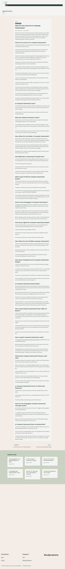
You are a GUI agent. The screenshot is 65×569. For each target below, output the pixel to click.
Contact (3, 560)
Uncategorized (18, 23)
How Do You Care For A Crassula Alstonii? (22, 446)
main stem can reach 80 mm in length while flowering (28, 339)
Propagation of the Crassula (21, 204)
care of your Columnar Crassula (30, 190)
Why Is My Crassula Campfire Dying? (43, 446)
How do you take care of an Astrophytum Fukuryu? (32, 473)
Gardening (6, 5)
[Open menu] (3, 13)
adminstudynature (19, 30)
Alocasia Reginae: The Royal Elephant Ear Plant (14, 460)
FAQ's (24, 557)
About (2, 557)
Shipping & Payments (27, 560)
